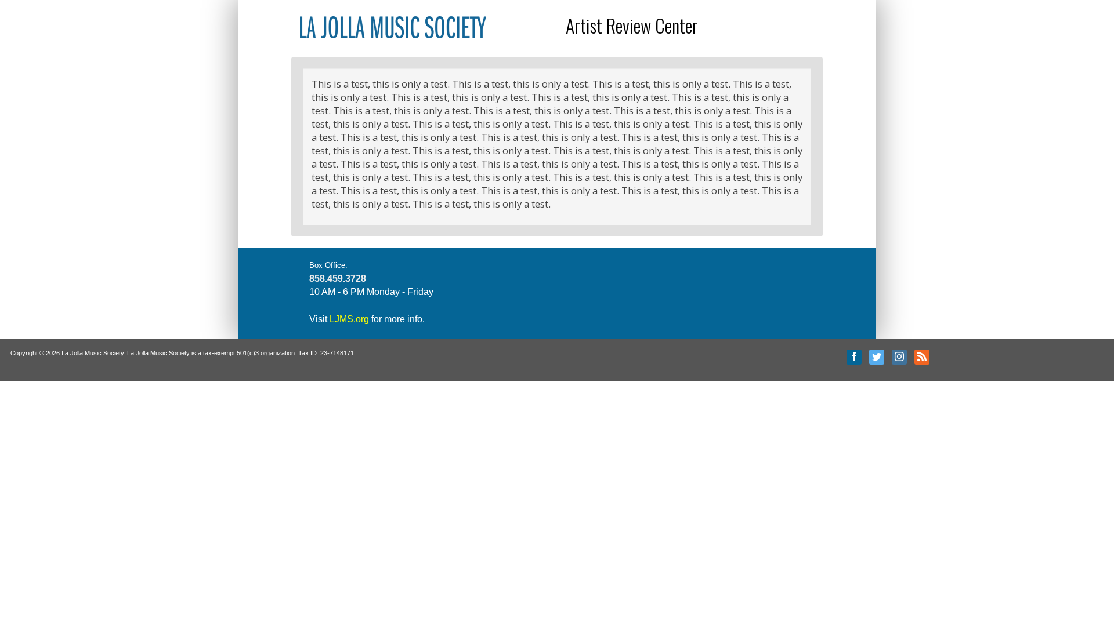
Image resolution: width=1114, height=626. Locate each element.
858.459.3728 (337, 278)
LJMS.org (349, 319)
